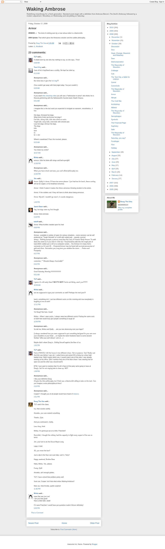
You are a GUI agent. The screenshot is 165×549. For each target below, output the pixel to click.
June (114, 162)
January (115, 179)
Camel (113, 82)
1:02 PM (37, 345)
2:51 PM (37, 397)
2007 (112, 183)
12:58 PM (37, 321)
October (115, 44)
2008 (112, 34)
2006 (112, 186)
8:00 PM (37, 227)
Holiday (114, 148)
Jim (35, 178)
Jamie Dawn (38, 206)
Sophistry (114, 126)
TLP (35, 57)
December (116, 37)
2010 (112, 27)
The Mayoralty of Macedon (117, 66)
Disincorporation (117, 62)
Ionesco (76, 394)
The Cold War (116, 101)
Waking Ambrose (45, 9)
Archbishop (115, 104)
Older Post (94, 523)
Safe (113, 129)
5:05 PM (37, 508)
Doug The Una (39, 401)
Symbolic (114, 119)
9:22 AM (37, 142)
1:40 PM (37, 202)
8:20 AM (37, 88)
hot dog (54, 81)
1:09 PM (37, 371)
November (116, 40)
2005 (112, 189)
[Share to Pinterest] (73, 43)
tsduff (36, 222)
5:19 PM (37, 217)
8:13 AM (37, 73)
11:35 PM (37, 489)
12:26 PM (37, 174)
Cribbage (114, 70)
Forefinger (115, 141)
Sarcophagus (116, 116)
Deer (113, 58)
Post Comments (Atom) (68, 529)
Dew (113, 50)
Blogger (94, 544)
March (114, 172)
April (113, 169)
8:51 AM (37, 101)
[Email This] (64, 43)
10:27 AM (37, 153)
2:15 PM (37, 386)
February (115, 175)
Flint (112, 145)
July (113, 159)
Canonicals (115, 86)
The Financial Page (118, 123)
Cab (112, 74)
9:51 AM (37, 275)
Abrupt (113, 98)
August (114, 155)
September (116, 152)
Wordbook (39, 46)
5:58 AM (37, 63)
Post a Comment (37, 513)
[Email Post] (59, 43)
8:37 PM (37, 253)
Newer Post (33, 523)
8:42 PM (37, 264)
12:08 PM (37, 163)
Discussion (115, 46)
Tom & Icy (37, 67)
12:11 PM (37, 304)
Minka (36, 157)
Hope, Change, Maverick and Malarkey (120, 54)
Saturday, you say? (118, 138)
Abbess (114, 107)
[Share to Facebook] (71, 43)
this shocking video (49, 96)
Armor (113, 94)
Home (64, 523)
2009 (112, 31)
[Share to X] (68, 43)
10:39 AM (37, 285)
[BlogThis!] (66, 43)
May (113, 165)
